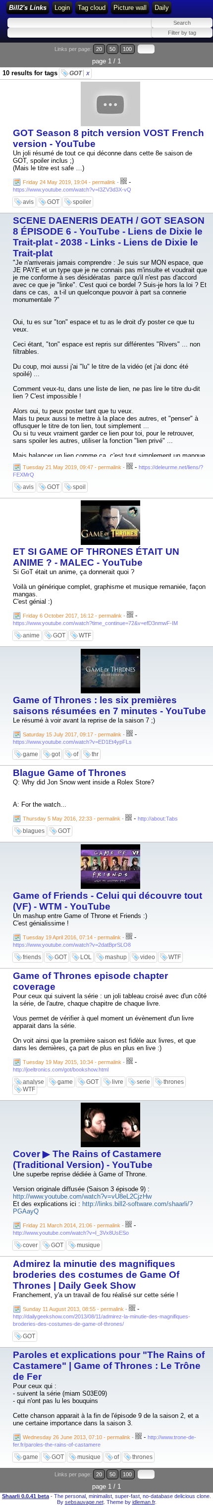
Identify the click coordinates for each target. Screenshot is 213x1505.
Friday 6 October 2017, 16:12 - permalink (72, 616)
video (147, 957)
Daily (162, 7)
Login (62, 7)
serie (143, 1081)
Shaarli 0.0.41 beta (25, 1496)
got (56, 754)
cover (30, 1245)
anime (31, 635)
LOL (86, 957)
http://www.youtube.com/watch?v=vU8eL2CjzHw (82, 1196)
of (75, 754)
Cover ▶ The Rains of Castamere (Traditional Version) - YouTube (87, 1159)
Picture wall (130, 7)
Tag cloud (92, 7)
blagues (34, 830)
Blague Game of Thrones (69, 773)
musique (88, 1245)
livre (117, 1081)
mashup (116, 957)
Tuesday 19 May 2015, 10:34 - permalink (72, 1062)
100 (127, 49)
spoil (79, 487)
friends (32, 957)
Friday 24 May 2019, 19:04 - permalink (69, 182)
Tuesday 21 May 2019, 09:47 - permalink (72, 467)
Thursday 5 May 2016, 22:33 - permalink (71, 819)
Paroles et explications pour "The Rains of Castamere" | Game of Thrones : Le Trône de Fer (109, 1366)
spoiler (82, 201)
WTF (85, 635)
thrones (173, 1081)
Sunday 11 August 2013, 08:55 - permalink (73, 1309)
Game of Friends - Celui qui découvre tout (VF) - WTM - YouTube (107, 901)
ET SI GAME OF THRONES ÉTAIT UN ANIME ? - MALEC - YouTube (96, 557)
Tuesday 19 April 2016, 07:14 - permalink (72, 937)
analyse (33, 1081)
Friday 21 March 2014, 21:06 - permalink (71, 1225)
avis (28, 201)
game (30, 754)
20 (99, 49)
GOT (79, 73)
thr (95, 754)
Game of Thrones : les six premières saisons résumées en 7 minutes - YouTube (109, 705)
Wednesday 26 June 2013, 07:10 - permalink (76, 1437)
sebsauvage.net (84, 1502)
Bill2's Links (28, 7)
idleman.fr (143, 1502)
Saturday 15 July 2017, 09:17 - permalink (72, 734)
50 (112, 49)
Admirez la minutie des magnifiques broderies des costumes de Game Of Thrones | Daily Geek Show (96, 1275)
